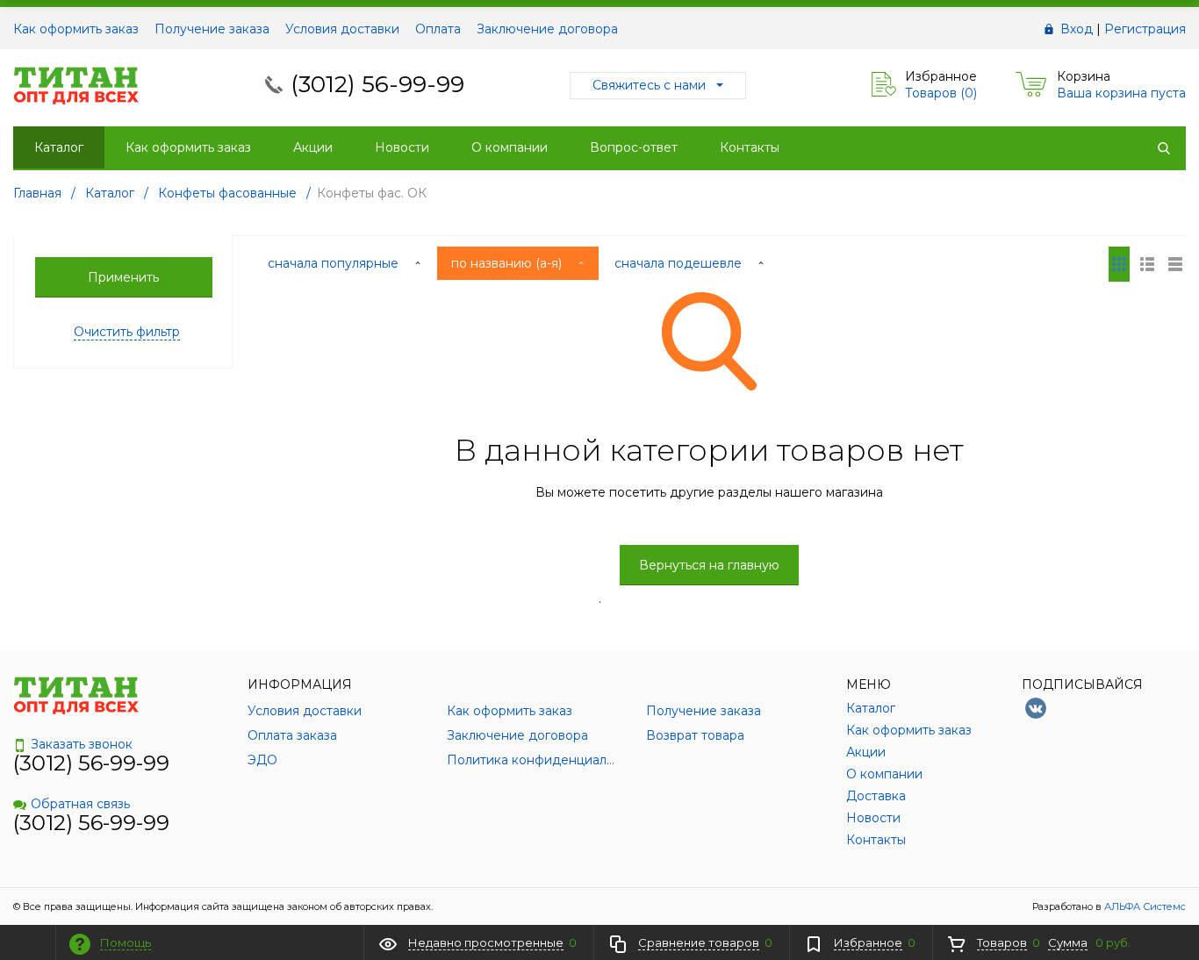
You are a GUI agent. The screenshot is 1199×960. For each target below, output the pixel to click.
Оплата (438, 29)
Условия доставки (342, 29)
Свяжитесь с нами (649, 85)
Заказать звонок (82, 744)
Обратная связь (80, 804)
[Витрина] (1119, 264)
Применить (123, 277)
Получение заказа (211, 29)
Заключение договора (547, 29)
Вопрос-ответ (634, 147)
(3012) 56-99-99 (377, 84)
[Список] (1175, 264)
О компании (509, 147)
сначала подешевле (679, 263)
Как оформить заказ (76, 29)
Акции (313, 147)
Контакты (749, 147)
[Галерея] (1147, 264)
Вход (1076, 29)
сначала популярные (335, 263)
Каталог (58, 147)
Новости (402, 147)
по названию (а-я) (508, 263)
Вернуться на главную (709, 565)
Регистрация (1145, 29)
